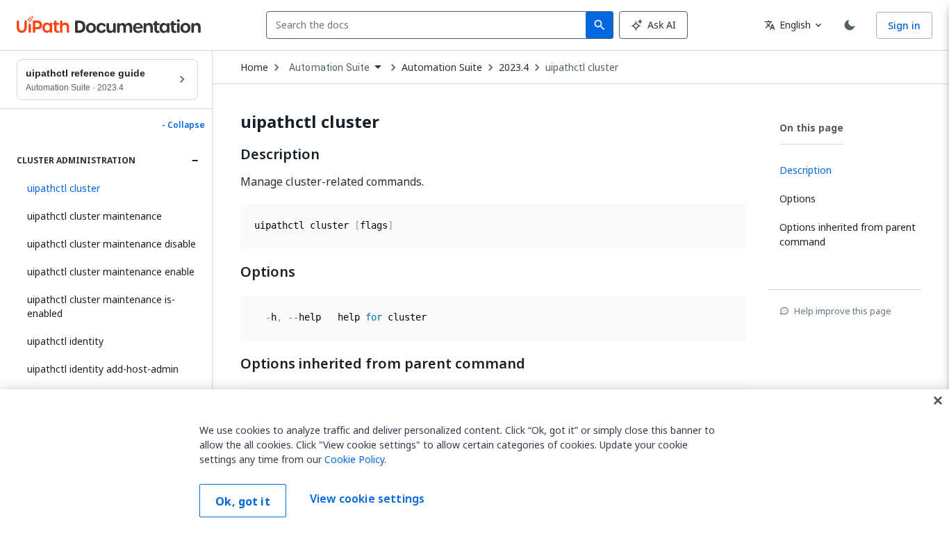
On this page (811, 127)
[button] (107, 188)
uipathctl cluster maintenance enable (111, 271)
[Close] (938, 400)
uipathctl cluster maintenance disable (111, 243)
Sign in (904, 25)
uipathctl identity (65, 341)
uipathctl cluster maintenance (94, 216)
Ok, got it (242, 501)
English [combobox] (787, 24)
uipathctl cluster (581, 67)
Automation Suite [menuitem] (329, 67)
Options (267, 272)
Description (280, 154)
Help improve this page (842, 311)
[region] (474, 461)
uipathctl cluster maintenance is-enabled (101, 306)
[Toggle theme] (849, 25)
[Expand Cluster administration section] (194, 160)
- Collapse (183, 125)
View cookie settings (367, 499)
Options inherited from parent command (382, 363)
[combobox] (429, 25)
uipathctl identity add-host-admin (103, 369)
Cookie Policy (354, 459)
